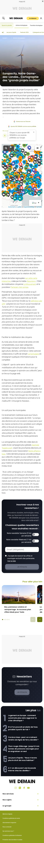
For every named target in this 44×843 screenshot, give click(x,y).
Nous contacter (7, 827)
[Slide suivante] (39, 619)
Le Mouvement (29, 284)
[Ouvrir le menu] (3, 18)
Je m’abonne (32, 18)
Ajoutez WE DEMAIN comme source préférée (23, 126)
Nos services (8, 794)
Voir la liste (11, 561)
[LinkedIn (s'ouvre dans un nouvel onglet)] (20, 788)
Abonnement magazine (9, 822)
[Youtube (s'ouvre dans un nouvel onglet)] (28, 788)
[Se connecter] (41, 18)
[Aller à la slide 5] (8, 619)
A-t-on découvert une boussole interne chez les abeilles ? (22, 769)
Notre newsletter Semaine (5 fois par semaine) (19, 534)
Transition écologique (36, 25)
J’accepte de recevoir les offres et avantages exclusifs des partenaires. (21, 558)
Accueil (5, 38)
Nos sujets (7, 800)
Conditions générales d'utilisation (12, 835)
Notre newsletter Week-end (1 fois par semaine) (18, 541)
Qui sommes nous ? (8, 831)
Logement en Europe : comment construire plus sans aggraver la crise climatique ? (22, 718)
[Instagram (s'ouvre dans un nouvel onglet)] (15, 788)
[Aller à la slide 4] (7, 619)
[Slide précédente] (32, 619)
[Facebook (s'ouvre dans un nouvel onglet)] (24, 788)
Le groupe (7, 806)
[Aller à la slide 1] (2, 619)
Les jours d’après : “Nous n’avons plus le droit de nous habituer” (22, 759)
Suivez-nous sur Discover (23, 121)
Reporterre (31, 281)
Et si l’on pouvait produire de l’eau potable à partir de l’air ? (23, 728)
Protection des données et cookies (13, 839)
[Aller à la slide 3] (5, 619)
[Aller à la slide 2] (4, 619)
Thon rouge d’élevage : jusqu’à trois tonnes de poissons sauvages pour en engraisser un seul (23, 749)
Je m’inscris (22, 692)
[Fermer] (33, 132)
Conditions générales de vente (11, 818)
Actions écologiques (21, 25)
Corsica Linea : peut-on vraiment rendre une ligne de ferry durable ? (23, 738)
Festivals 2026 (24, 32)
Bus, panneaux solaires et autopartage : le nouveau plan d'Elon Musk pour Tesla (17, 609)
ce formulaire (33, 354)
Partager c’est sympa (19, 287)
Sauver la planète (7, 25)
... (9, 38)
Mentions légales (7, 814)
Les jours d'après (11, 32)
